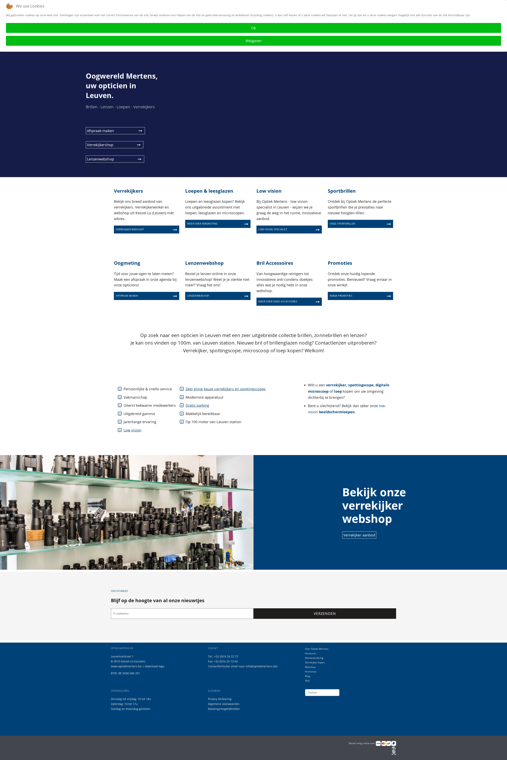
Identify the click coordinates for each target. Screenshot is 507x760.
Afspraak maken (101, 130)
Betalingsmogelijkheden (224, 709)
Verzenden (325, 613)
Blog (307, 676)
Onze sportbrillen (342, 223)
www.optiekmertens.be (126, 666)
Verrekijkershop (100, 144)
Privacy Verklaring (220, 699)
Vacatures (310, 653)
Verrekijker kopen (315, 662)
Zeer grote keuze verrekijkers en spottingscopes (226, 389)
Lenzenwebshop (100, 159)
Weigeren (253, 40)
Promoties (310, 671)
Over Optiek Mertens (316, 648)
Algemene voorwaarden (223, 704)
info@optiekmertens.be (261, 666)
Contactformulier (219, 666)
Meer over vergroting (202, 223)
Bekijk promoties (341, 295)
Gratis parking (197, 405)
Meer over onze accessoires (277, 301)
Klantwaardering (314, 658)
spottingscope (360, 385)
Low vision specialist (272, 229)
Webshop (310, 667)
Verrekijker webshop (130, 229)
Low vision (132, 430)
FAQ (307, 680)
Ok (253, 28)
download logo (154, 666)
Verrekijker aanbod (359, 535)
